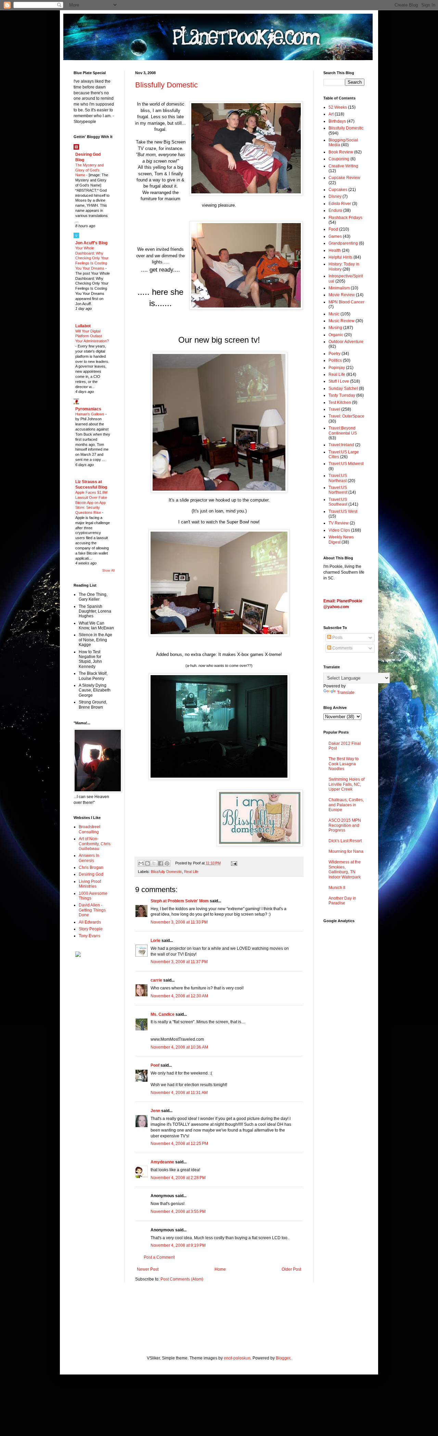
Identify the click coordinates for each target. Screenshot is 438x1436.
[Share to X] (154, 863)
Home (220, 1269)
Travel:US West (342, 511)
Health (334, 250)
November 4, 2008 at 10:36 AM (179, 1047)
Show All (108, 570)
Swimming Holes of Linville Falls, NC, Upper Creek (346, 784)
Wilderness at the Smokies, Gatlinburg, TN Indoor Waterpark (344, 869)
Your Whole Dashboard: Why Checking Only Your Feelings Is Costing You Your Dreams (91, 258)
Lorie (155, 940)
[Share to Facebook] (160, 863)
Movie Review (341, 294)
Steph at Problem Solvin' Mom (180, 901)
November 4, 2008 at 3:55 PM (178, 1211)
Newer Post (147, 1269)
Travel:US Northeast (337, 478)
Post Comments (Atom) (181, 1279)
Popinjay (336, 367)
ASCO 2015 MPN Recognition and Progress (344, 825)
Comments (341, 648)
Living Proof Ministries (90, 884)
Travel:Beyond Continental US (342, 430)
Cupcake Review (344, 177)
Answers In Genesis (89, 858)
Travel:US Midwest (345, 463)
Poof (155, 1065)
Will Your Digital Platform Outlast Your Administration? (92, 336)
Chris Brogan (91, 867)
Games (335, 236)
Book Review (340, 152)
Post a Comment (159, 1257)
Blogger (283, 1358)
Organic (335, 334)
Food (333, 229)
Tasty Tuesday (341, 395)
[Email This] (141, 863)
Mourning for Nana (345, 851)
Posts (337, 637)
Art (331, 114)
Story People (91, 929)
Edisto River (339, 203)
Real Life (191, 872)
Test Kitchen (339, 402)
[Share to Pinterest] (167, 863)
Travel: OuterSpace (346, 416)
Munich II (336, 887)
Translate (346, 692)
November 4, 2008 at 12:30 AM (179, 996)
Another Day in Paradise (342, 900)
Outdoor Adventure (345, 341)
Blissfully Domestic (166, 85)
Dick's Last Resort (345, 840)
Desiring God (91, 874)
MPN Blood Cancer (346, 302)
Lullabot (83, 326)
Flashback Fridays (345, 217)
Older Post (291, 1269)
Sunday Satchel (343, 388)
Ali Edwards (90, 922)
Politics (335, 360)
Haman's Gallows (90, 414)
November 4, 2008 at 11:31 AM (179, 1092)
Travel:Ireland (341, 444)
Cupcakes (337, 189)
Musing (335, 327)
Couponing (338, 158)
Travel (334, 409)
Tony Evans (89, 935)
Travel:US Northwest (337, 490)
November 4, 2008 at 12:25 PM (179, 1143)
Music (333, 314)
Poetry (334, 353)
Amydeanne (162, 1162)
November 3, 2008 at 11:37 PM (179, 961)
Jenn (155, 1110)
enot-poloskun (237, 1358)
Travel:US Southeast (337, 502)
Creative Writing (343, 166)
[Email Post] (233, 863)
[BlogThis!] (147, 863)
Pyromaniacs (88, 409)
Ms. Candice (163, 1014)
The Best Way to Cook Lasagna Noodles (343, 763)
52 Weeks (337, 107)
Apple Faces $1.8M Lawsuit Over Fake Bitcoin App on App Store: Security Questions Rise (91, 502)
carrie (156, 980)
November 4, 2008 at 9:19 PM (178, 1245)
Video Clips (339, 530)
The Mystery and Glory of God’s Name (89, 170)
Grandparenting (343, 243)
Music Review (341, 320)
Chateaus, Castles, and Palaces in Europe (346, 804)
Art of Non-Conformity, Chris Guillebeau (95, 843)
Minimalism (339, 288)
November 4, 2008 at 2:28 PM (178, 1177)
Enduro (335, 210)
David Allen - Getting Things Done (92, 910)
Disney (335, 196)
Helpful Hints (340, 257)
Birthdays (337, 121)
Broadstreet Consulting (89, 829)
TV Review (338, 523)
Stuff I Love (338, 381)
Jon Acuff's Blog (91, 243)
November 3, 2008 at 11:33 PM (179, 922)
